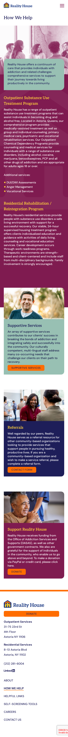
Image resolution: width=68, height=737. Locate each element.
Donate (16, 571)
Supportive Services (26, 368)
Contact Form (21, 469)
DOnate (31, 613)
